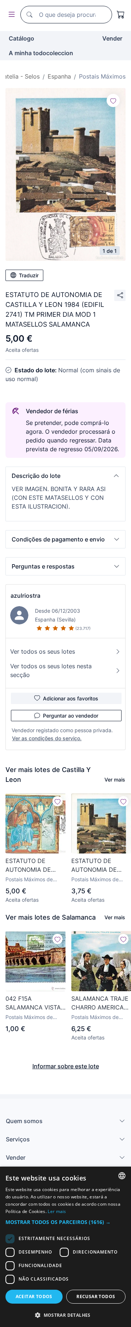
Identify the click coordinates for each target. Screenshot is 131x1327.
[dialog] (65, 1247)
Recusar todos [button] (95, 1296)
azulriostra (25, 595)
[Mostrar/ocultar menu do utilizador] (10, 15)
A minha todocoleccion (41, 53)
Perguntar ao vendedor (70, 715)
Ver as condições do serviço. (47, 738)
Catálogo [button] (21, 38)
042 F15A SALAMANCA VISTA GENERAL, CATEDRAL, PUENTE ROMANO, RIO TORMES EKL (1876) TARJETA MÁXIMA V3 (35, 1003)
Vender (112, 38)
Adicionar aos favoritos (70, 698)
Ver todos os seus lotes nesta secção (51, 670)
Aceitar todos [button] (34, 1296)
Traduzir (29, 275)
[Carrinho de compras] (120, 14)
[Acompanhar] (113, 100)
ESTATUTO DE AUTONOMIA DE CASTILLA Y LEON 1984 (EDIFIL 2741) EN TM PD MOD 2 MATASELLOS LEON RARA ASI (33, 865)
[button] (65, 475)
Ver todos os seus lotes (42, 651)
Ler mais (57, 1211)
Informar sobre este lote (65, 1066)
